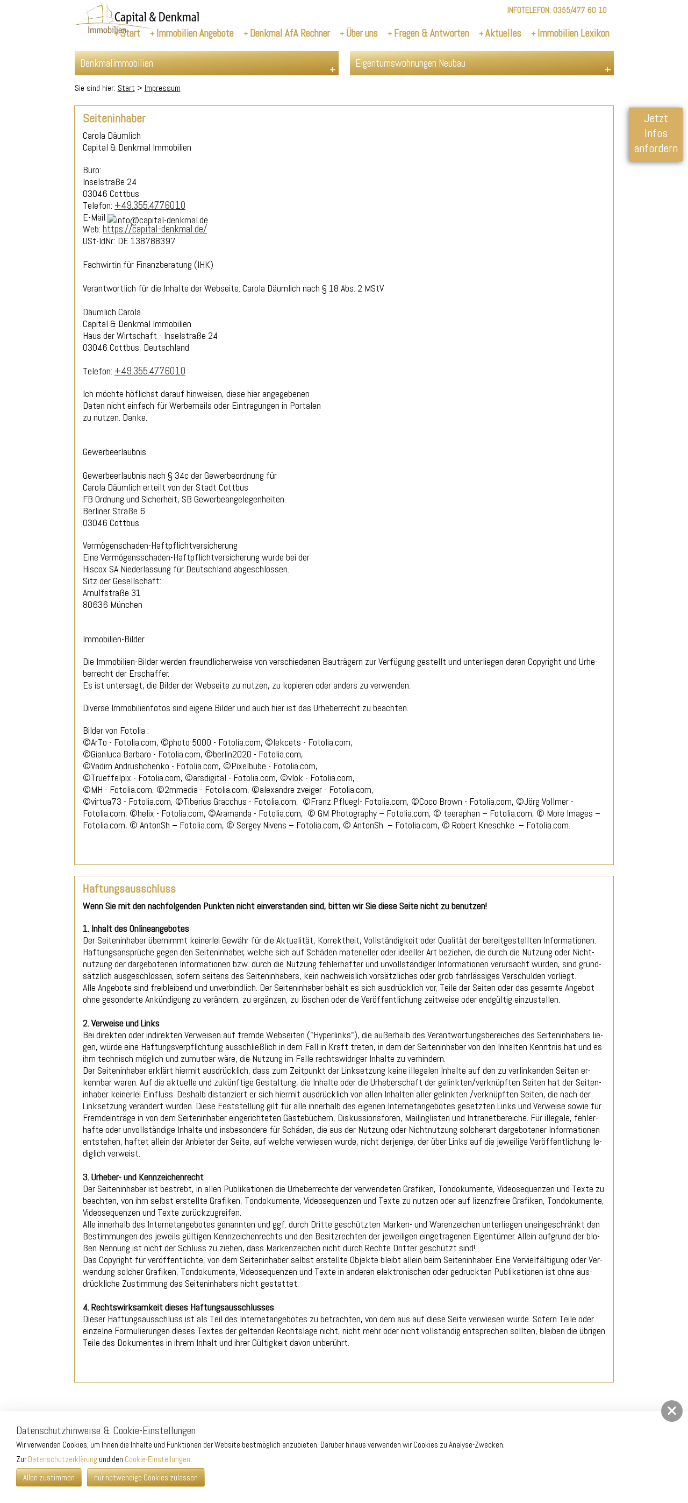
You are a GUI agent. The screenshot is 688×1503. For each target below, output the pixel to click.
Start (126, 88)
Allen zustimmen (49, 1477)
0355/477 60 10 (580, 10)
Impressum (163, 88)
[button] (672, 1411)
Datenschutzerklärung (62, 1459)
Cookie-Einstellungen (157, 1459)
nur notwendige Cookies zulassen (146, 1477)
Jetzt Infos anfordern (656, 132)
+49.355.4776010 (149, 205)
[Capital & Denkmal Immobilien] (136, 19)
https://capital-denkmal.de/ (155, 229)
